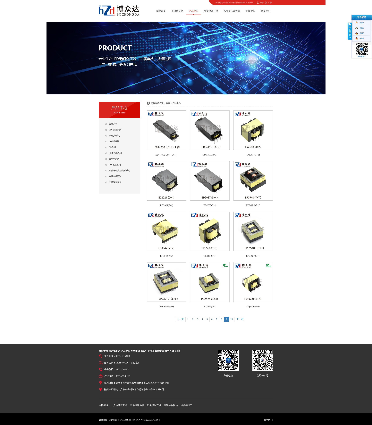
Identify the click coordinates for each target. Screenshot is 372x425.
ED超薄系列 (114, 136)
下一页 (239, 319)
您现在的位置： (158, 103)
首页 (168, 103)
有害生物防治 (171, 405)
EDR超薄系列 (115, 130)
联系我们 (265, 11)
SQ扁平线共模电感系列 (119, 170)
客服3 (362, 33)
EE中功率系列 (115, 153)
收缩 (350, 31)
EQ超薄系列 (114, 141)
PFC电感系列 (115, 165)
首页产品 (113, 124)
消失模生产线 (154, 405)
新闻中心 (250, 11)
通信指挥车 (186, 405)
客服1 (362, 23)
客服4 (362, 38)
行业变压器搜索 (232, 11)
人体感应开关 (120, 405)
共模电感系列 (115, 176)
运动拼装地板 (137, 405)
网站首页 (161, 11)
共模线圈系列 (115, 182)
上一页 (180, 319)
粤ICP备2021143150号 (150, 420)
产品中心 (193, 11)
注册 (270, 2)
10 (231, 319)
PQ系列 (112, 147)
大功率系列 (114, 159)
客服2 (362, 28)
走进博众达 (177, 11)
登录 (262, 2)
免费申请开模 (211, 11)
